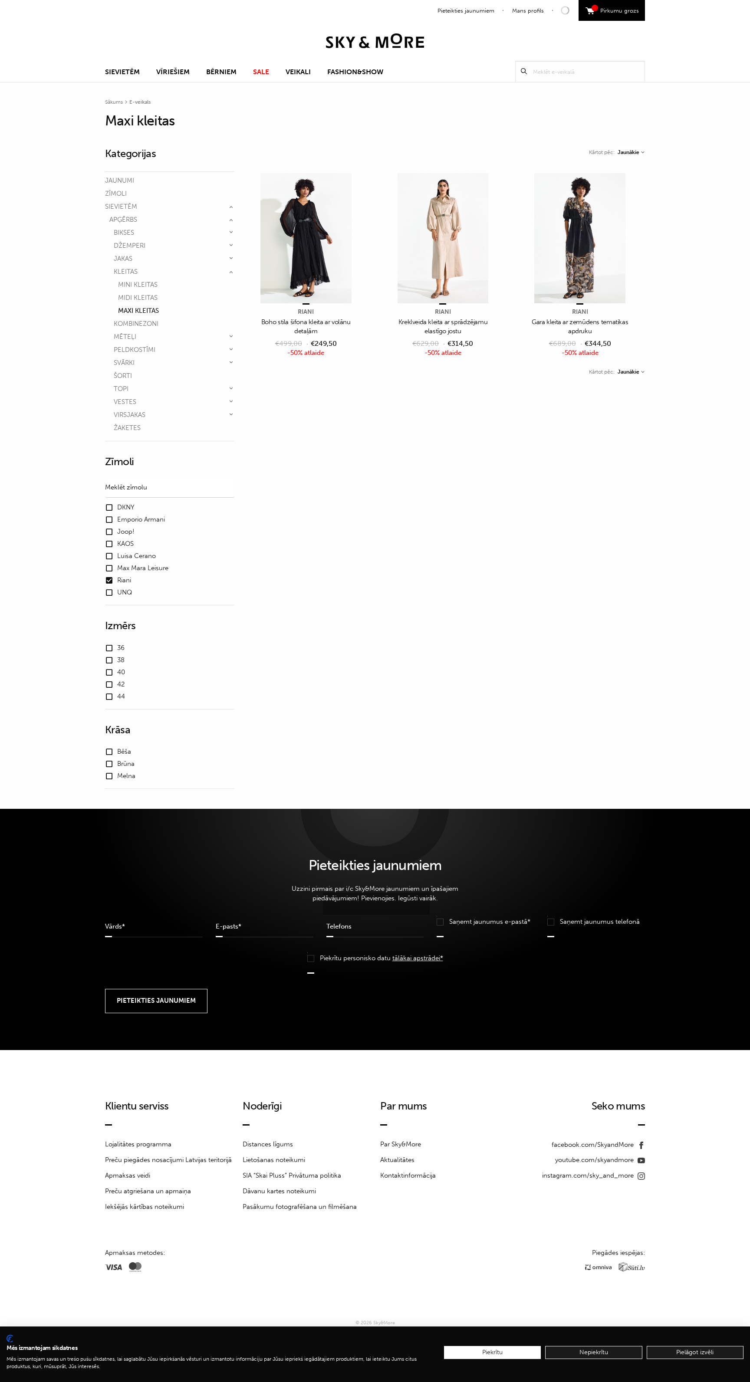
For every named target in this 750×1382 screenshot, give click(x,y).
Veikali (298, 72)
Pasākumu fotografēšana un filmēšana (300, 1207)
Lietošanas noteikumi (274, 1160)
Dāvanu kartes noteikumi (279, 1191)
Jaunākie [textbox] (628, 152)
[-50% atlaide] (306, 239)
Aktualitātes (397, 1160)
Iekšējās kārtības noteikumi (144, 1207)
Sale (261, 72)
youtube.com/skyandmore (595, 1160)
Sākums (114, 102)
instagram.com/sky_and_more (588, 1175)
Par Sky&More (400, 1144)
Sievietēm (122, 72)
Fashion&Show (355, 72)
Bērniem (221, 72)
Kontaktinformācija (408, 1175)
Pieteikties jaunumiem (466, 10)
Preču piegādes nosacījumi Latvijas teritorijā (168, 1160)
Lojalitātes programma (138, 1144)
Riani (306, 311)
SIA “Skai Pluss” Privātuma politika (292, 1175)
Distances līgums (268, 1144)
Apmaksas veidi (127, 1175)
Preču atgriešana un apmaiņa (148, 1191)
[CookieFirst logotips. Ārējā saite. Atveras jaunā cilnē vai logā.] (10, 1339)
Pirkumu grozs (616, 9)
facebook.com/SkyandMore (593, 1145)
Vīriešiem (173, 72)
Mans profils (528, 10)
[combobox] (631, 152)
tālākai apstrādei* (417, 958)
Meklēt (524, 71)
